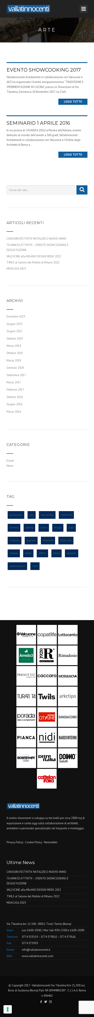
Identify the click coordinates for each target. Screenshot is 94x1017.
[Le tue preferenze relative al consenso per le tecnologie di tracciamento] (7, 1009)
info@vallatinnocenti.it (36, 950)
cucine (43, 527)
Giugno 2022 (14, 331)
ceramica (14, 527)
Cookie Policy (33, 842)
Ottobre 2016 (15, 397)
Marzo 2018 (14, 360)
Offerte (42, 553)
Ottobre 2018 (15, 353)
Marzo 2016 (14, 412)
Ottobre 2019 (15, 338)
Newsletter (50, 842)
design (57, 527)
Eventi (10, 461)
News (10, 466)
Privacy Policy (15, 842)
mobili (28, 553)
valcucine (71, 553)
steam (56, 553)
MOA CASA (65, 540)
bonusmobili (47, 514)
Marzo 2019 (14, 346)
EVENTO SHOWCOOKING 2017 (44, 70)
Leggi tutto (73, 101)
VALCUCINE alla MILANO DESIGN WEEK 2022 (34, 256)
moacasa (14, 553)
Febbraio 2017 (15, 389)
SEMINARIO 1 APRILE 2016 (38, 123)
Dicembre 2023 (16, 316)
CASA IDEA (66, 514)
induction (14, 540)
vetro (35, 566)
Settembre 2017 (16, 375)
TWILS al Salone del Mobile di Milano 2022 (33, 262)
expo (71, 527)
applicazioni (16, 514)
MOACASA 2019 (16, 268)
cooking (29, 527)
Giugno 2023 (14, 324)
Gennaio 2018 (15, 368)
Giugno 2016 (14, 404)
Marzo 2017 (14, 382)
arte (32, 514)
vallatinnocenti (17, 566)
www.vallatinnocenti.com (37, 956)
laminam (31, 540)
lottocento (48, 540)
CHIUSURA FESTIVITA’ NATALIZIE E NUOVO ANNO (36, 238)
